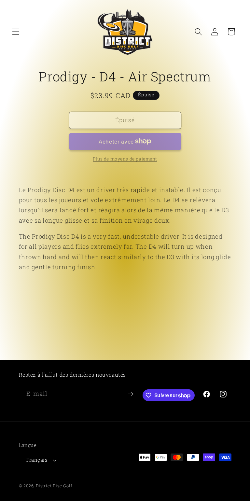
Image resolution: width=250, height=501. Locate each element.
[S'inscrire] (130, 394)
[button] (15, 31)
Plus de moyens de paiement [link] (125, 159)
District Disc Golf (54, 485)
